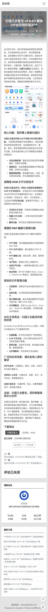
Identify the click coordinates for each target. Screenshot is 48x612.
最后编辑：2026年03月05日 (17, 438)
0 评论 (40, 31)
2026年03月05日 (13, 31)
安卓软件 (26, 34)
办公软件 (32, 34)
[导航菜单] (44, 3)
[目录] (42, 599)
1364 (32, 31)
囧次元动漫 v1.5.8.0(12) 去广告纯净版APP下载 (25, 463)
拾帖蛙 (6, 3)
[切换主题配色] (42, 606)
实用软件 (16, 34)
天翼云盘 (11, 432)
